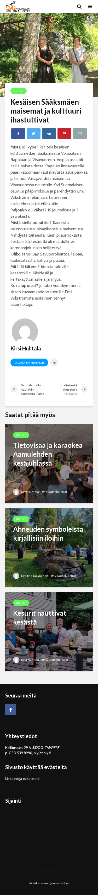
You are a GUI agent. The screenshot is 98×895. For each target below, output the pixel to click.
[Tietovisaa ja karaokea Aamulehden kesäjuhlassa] (49, 463)
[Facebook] (10, 709)
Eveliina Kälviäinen (34, 576)
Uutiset (18, 91)
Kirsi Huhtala (29, 492)
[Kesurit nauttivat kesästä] (49, 630)
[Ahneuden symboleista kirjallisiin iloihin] (49, 547)
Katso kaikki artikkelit (29, 362)
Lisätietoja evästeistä (22, 778)
